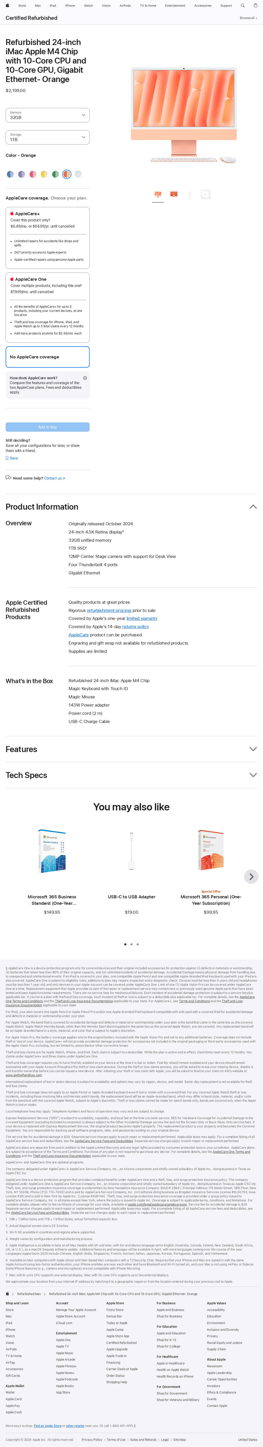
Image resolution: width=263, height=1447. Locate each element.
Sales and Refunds (143, 1440)
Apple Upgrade (116, 1349)
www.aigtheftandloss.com (24, 1075)
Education (214, 1316)
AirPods (11, 1349)
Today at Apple (116, 1323)
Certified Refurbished (31, 18)
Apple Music (64, 1353)
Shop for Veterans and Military (178, 1400)
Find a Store (115, 1310)
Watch (10, 1336)
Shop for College (168, 1346)
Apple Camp (115, 1330)
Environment (216, 1323)
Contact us (54, 478)
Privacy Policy (92, 1440)
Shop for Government (172, 1393)
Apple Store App (117, 1336)
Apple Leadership (219, 1373)
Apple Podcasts (67, 1379)
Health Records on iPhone (175, 1376)
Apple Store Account (70, 1316)
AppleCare (79, 634)
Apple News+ (65, 1373)
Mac (9, 1316)
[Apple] (7, 1293)
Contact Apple (217, 1406)
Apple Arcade (65, 1359)
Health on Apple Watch (173, 1370)
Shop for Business (169, 1316)
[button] (243, 5)
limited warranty (142, 618)
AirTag (10, 1362)
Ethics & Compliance (221, 1392)
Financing (113, 1362)
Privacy (212, 1336)
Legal (165, 1440)
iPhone (10, 1330)
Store (9, 1310)
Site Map (179, 1440)
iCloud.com (64, 1323)
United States (247, 1440)
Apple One (63, 1340)
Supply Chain (216, 1349)
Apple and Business (170, 1310)
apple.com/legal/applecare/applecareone (157, 1204)
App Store (63, 1392)
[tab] (158, 195)
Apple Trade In (116, 1356)
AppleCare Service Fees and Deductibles (104, 1141)
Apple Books (65, 1386)
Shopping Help (116, 1382)
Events (212, 1399)
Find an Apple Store (48, 1426)
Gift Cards (13, 1376)
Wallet (10, 1392)
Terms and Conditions (194, 1001)
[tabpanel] (183, 111)
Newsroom (214, 1366)
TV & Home (14, 1356)
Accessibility (216, 1310)
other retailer (75, 1426)
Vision (10, 1343)
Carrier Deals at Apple (122, 1369)
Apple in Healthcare (171, 1363)
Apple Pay (13, 1406)
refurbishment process (109, 610)
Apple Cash (14, 1412)
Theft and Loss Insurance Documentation (84, 1001)
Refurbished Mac (29, 1294)
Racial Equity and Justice (224, 1343)
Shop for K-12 (166, 1340)
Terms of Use (116, 1440)
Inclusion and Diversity (223, 1330)
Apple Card (14, 1399)
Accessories (14, 1369)
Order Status (115, 1376)
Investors (213, 1386)
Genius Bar (114, 1316)
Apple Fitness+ (66, 1366)
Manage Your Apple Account (76, 1310)
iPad (9, 1323)
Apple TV (62, 1346)
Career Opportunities (222, 1379)
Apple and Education (171, 1333)
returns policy (135, 626)
